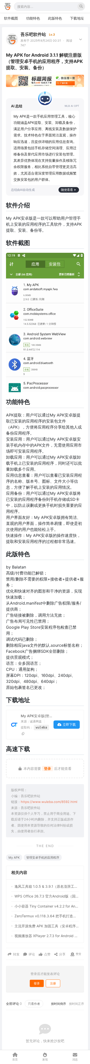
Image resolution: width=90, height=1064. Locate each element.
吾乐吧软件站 (33, 34)
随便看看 (67, 190)
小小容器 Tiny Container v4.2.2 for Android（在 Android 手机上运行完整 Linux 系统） (46, 906)
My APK (14, 857)
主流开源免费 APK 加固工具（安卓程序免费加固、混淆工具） (46, 926)
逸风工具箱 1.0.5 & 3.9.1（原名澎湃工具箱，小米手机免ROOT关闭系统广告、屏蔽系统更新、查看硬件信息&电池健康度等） (46, 886)
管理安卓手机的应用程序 (42, 857)
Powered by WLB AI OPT (71, 106)
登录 (47, 768)
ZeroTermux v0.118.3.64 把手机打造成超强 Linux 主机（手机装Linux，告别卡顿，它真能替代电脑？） (46, 916)
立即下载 (69, 724)
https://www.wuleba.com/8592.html (49, 802)
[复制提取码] (23, 733)
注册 (53, 983)
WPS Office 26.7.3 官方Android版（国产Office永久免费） (46, 896)
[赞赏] (72, 954)
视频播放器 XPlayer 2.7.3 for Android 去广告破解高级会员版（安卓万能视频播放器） (46, 936)
